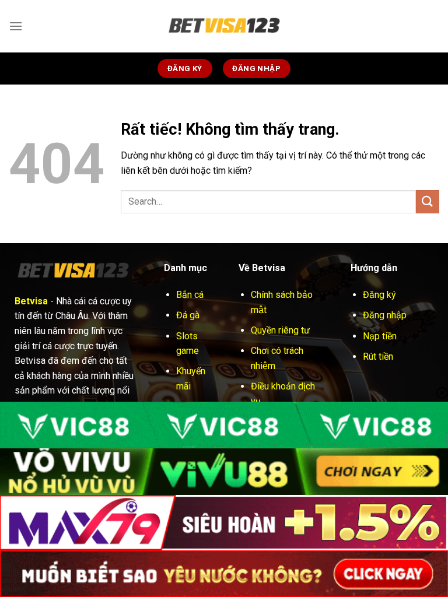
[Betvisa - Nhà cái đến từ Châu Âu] (224, 26)
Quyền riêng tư (280, 330)
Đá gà (188, 315)
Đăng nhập (385, 315)
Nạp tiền (380, 336)
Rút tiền (378, 356)
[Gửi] (427, 201)
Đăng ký (379, 294)
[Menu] (16, 26)
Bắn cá (190, 294)
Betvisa (31, 301)
